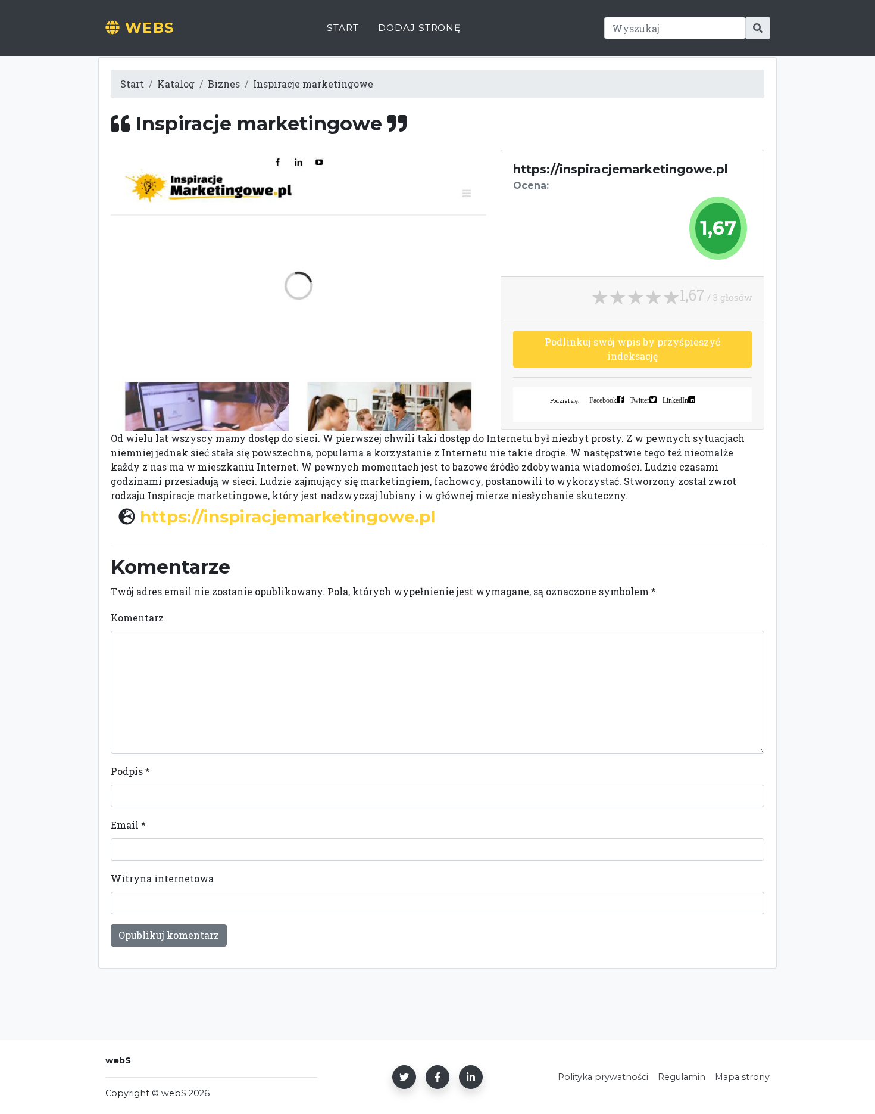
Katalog (176, 83)
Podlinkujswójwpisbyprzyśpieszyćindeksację (632, 348)
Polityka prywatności (603, 1077)
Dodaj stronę (418, 27)
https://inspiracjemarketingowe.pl (287, 516)
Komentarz (137, 617)
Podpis (130, 771)
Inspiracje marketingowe (313, 83)
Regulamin (681, 1077)
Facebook (603, 399)
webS (147, 27)
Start (343, 27)
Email (128, 825)
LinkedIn (675, 399)
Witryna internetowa (162, 878)
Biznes (224, 83)
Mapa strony (742, 1077)
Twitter (639, 399)
